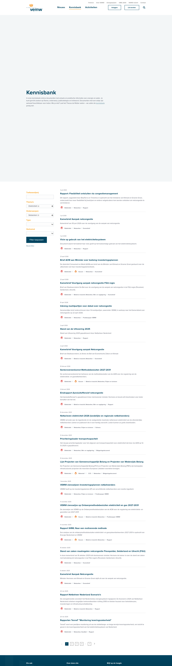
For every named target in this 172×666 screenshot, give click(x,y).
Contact (143, 3)
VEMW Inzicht (133, 3)
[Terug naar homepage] (36, 7)
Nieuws (61, 7)
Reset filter (30, 246)
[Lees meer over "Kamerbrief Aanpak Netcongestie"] (103, 577)
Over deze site (72, 663)
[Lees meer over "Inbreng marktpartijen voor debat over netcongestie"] (103, 310)
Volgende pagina (94, 644)
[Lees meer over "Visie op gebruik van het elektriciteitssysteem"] (103, 242)
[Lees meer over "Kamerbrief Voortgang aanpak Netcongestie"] (103, 352)
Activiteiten (91, 7)
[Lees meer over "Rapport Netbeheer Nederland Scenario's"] (103, 600)
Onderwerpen (32, 211)
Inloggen (114, 8)
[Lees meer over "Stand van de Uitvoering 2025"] (103, 332)
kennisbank (100, 103)
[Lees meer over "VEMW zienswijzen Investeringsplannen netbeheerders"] (103, 488)
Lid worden (132, 8)
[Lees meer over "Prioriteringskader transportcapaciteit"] (103, 443)
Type (28, 220)
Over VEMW (100, 3)
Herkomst (30, 229)
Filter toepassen (37, 240)
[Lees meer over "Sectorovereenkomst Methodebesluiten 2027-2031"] (103, 374)
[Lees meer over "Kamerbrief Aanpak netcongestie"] (103, 222)
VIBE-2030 (122, 3)
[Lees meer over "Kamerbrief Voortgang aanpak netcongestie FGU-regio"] (103, 287)
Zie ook (29, 663)
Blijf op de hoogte (114, 663)
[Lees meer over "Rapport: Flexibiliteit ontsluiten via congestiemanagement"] (103, 200)
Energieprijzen (111, 3)
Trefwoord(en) (32, 192)
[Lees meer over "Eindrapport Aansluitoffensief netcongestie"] (103, 397)
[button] (38, 206)
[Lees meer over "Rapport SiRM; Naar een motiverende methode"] (103, 532)
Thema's (91, 3)
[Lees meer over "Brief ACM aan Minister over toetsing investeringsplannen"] (103, 264)
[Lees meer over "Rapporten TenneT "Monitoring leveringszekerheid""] (103, 624)
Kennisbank (75, 7)
